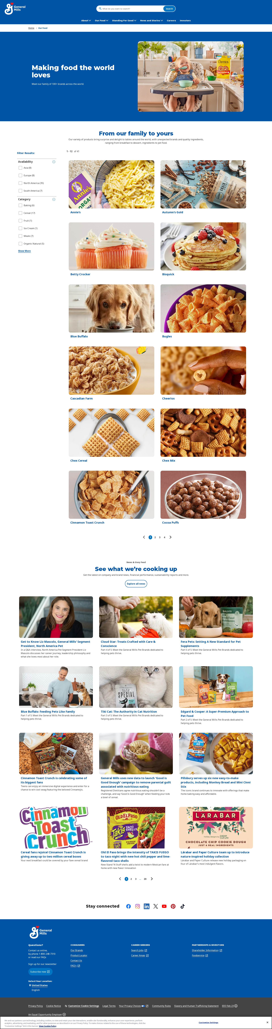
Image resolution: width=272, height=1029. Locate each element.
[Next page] (170, 537)
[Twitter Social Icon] (155, 906)
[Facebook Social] (128, 906)
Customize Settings (208, 1022)
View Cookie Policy (47, 1026)
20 (145, 879)
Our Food (42, 28)
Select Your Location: (40, 981)
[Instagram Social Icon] (137, 906)
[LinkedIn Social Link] (146, 906)
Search (169, 8)
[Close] (267, 1022)
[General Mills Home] (15, 8)
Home (31, 28)
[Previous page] (144, 537)
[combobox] (132, 8)
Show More (24, 250)
